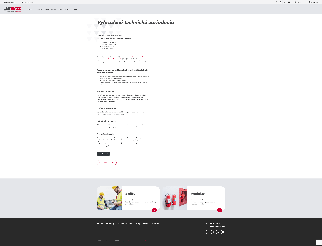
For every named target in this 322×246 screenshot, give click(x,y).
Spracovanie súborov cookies (131, 241)
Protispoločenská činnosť (146, 241)
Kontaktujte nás (103, 154)
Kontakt (75, 9)
